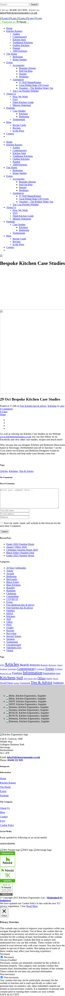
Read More (32, 906)
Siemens (10, 639)
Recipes (10, 630)
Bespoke (44, 665)
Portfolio (4, 795)
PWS (9, 624)
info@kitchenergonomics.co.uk (18, 13)
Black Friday (12, 582)
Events (49, 668)
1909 (2, 665)
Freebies (10, 610)
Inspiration (49, 673)
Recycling (11, 633)
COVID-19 (12, 599)
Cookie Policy (7, 825)
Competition (12, 596)
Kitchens (52, 406)
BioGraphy (12, 579)
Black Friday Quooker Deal (20, 552)
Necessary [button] (5, 954)
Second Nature (13, 636)
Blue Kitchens (13, 585)
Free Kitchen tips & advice (33, 406)
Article (9, 570)
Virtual (9, 650)
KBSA (9, 613)
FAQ (2, 821)
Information (32, 672)
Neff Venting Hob (30, 679)
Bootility (10, 587)
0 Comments (6, 408)
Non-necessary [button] (7, 974)
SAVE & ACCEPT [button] (9, 994)
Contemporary (26, 668)
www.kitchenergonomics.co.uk (15, 436)
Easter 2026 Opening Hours (20, 544)
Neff (8, 619)
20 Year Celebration (16, 568)
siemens (16, 683)
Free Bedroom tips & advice (20, 605)
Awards (10, 573)
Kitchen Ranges (8, 782)
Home (3, 778)
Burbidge (11, 590)
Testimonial (12, 642)
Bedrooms (11, 576)
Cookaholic (40, 669)
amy (62, 406)
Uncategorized (13, 644)
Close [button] (23, 906)
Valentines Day (13, 647)
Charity (60, 665)
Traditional (58, 682)
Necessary (9, 957)
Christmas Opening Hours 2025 (22, 549)
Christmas (11, 593)
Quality (10, 627)
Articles (4, 471)
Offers (9, 622)
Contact (4, 816)
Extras (9, 602)
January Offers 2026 (16, 547)
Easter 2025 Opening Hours (20, 555)
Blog (2, 812)
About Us (5, 808)
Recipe (55, 679)
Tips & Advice (26, 471)
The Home (5, 787)
